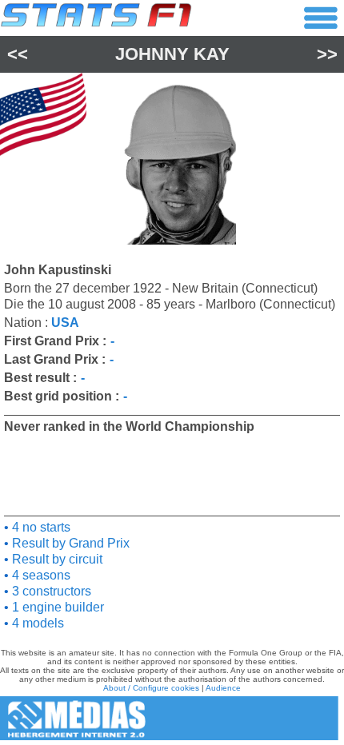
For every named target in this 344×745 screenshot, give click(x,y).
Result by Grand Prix (69, 543)
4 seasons (39, 575)
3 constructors (50, 591)
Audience (223, 687)
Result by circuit (55, 559)
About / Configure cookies (151, 687)
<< (17, 54)
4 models (36, 623)
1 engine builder (56, 607)
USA (65, 322)
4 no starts (39, 527)
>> (327, 54)
